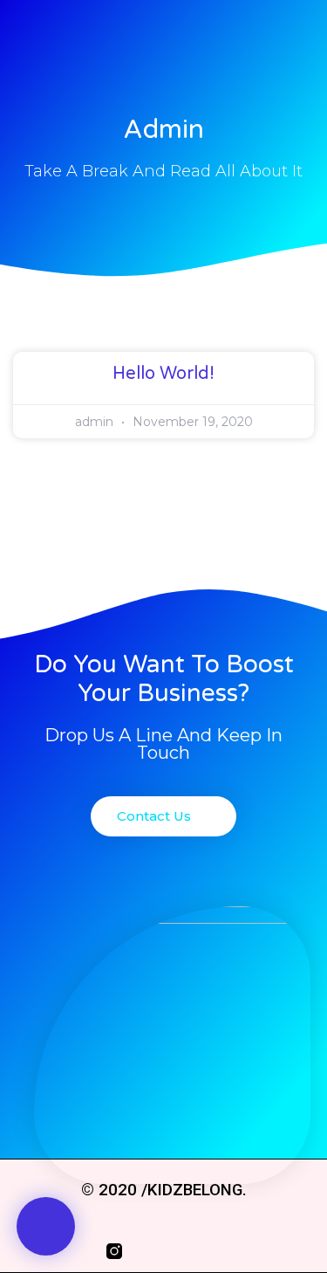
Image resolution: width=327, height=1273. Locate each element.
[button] (46, 1226)
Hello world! (163, 373)
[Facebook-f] (147, 1251)
